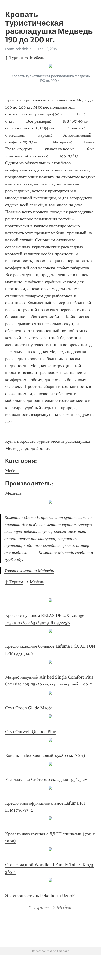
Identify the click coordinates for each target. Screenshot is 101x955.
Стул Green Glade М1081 (29, 708)
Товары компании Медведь (29, 570)
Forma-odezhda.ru (19, 49)
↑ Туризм (14, 57)
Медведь (13, 493)
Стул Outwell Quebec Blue (30, 731)
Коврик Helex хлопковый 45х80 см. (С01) (45, 755)
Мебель (37, 57)
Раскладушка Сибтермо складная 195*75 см (46, 779)
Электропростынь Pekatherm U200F (40, 895)
